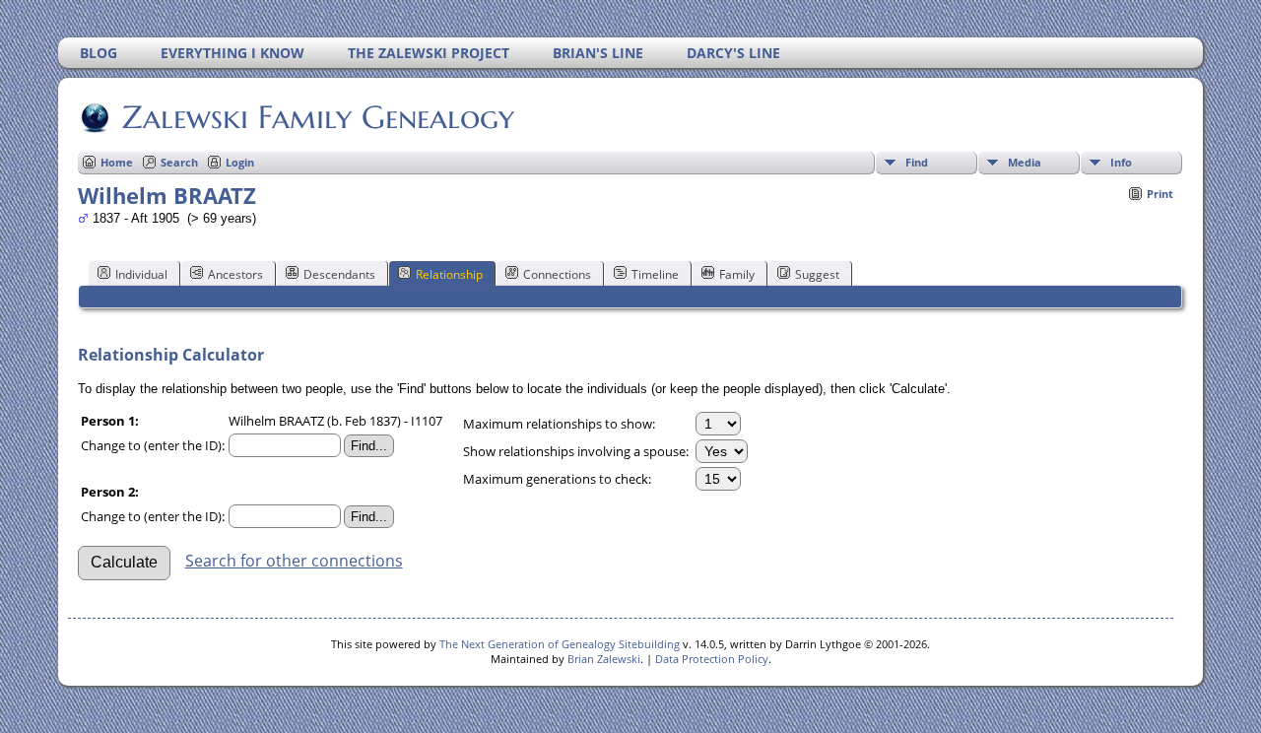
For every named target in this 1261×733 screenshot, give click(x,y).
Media (1024, 162)
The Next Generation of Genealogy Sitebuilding (559, 643)
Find (916, 162)
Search (179, 162)
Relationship (449, 274)
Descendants (339, 274)
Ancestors (235, 274)
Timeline (655, 274)
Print (1160, 193)
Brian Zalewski (603, 658)
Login (240, 162)
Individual (141, 274)
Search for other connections (294, 560)
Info (1121, 162)
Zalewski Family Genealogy (318, 117)
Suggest (817, 274)
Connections (557, 274)
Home (116, 162)
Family (737, 274)
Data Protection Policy (711, 658)
